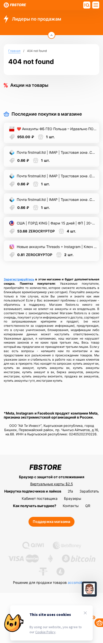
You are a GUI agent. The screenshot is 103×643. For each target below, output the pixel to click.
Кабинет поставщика (40, 498)
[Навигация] (86, 5)
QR (87, 506)
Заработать (89, 491)
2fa (70, 491)
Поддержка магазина (51, 521)
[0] (98, 622)
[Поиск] (95, 5)
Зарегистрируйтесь (19, 279)
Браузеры (72, 498)
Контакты (71, 506)
